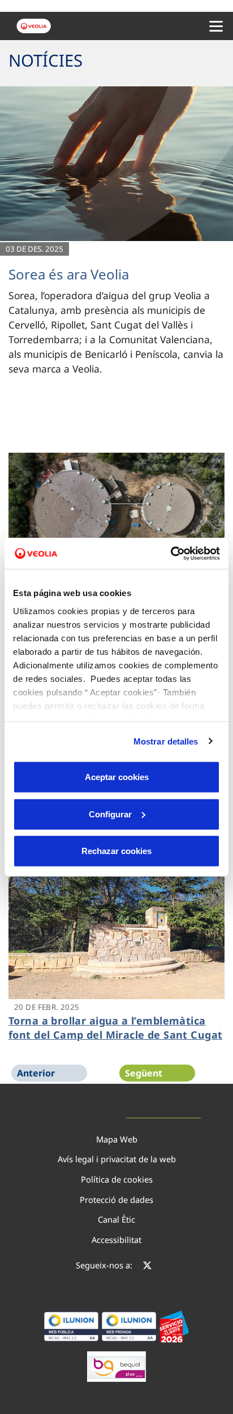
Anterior (36, 1073)
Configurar (110, 813)
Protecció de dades (116, 1199)
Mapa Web (116, 1139)
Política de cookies (117, 1179)
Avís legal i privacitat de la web (117, 1159)
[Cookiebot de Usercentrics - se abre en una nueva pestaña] (170, 553)
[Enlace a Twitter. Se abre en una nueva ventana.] (147, 1266)
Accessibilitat (116, 1239)
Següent (143, 1073)
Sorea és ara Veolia (68, 274)
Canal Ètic (116, 1219)
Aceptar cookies (117, 777)
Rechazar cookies (116, 851)
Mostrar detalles (166, 741)
